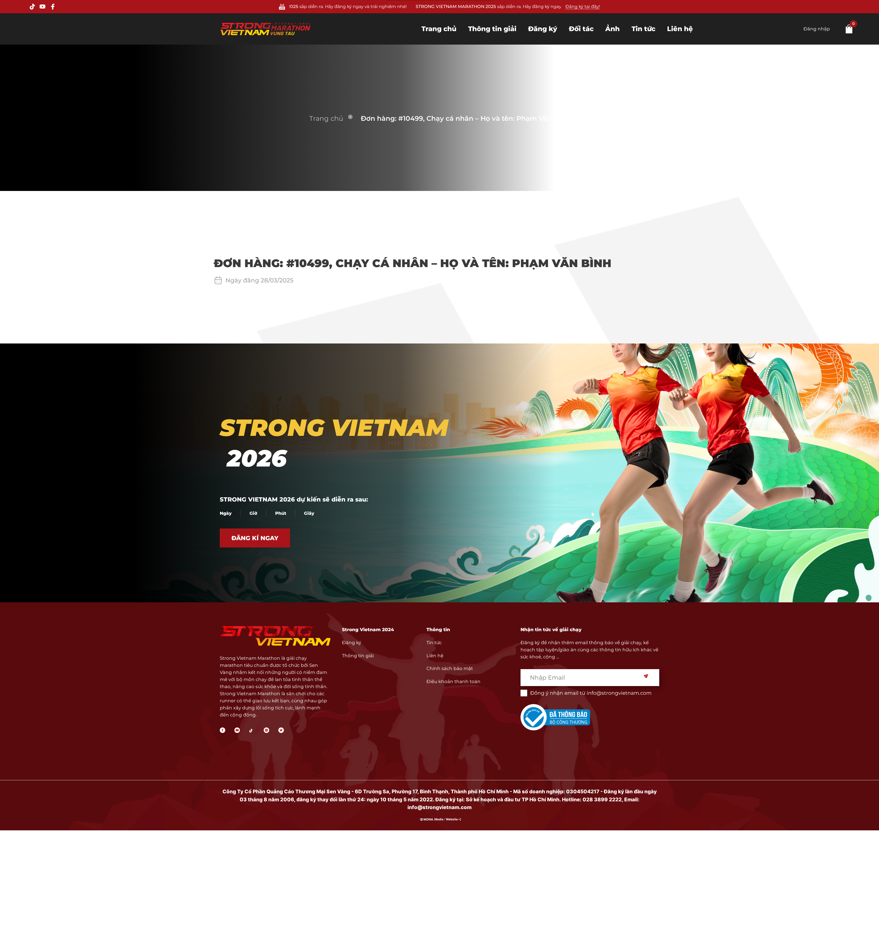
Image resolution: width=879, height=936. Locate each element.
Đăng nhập (816, 29)
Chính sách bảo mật (449, 668)
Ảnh (612, 29)
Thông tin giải (492, 29)
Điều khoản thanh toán (453, 681)
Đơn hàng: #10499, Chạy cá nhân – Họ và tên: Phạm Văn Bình (465, 118)
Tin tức (643, 29)
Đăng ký (542, 29)
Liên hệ (680, 29)
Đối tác (581, 29)
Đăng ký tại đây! (582, 6)
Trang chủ (438, 29)
